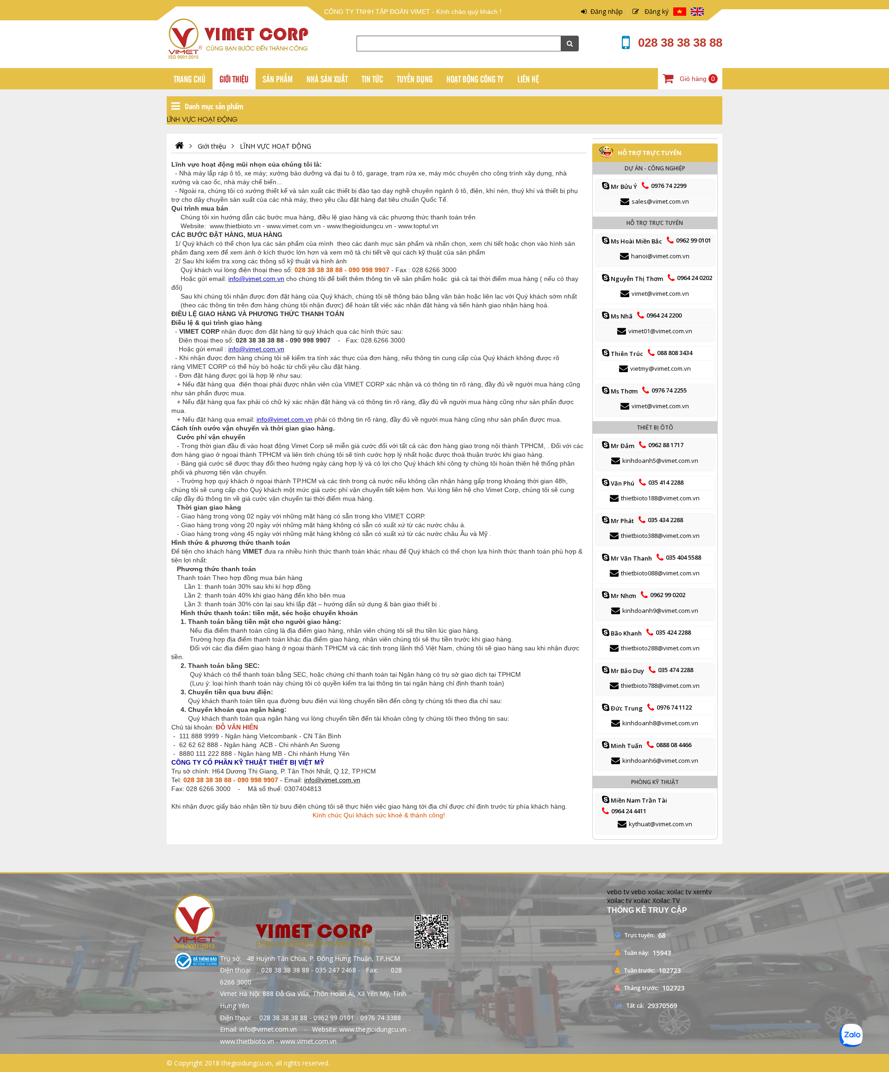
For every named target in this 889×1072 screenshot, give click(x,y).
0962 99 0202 (667, 595)
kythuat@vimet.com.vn (660, 824)
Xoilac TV (666, 900)
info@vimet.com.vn (332, 780)
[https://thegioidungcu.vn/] (179, 146)
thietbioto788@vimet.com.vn (660, 685)
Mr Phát (621, 521)
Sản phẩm (278, 79)
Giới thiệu (234, 79)
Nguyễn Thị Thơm (636, 278)
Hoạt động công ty (474, 79)
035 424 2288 (673, 632)
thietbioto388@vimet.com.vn (660, 535)
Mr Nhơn (622, 596)
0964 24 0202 (694, 278)
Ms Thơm (623, 391)
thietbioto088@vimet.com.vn (660, 573)
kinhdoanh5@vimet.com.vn (660, 460)
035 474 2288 (675, 670)
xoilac (656, 891)
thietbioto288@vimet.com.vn (660, 648)
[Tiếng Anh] (697, 12)
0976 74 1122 (674, 707)
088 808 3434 (674, 353)
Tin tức (372, 79)
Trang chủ (190, 79)
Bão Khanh (625, 633)
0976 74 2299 (668, 185)
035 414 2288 (665, 482)
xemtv (702, 891)
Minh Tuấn (625, 746)
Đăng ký (654, 11)
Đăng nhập (605, 11)
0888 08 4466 (673, 745)
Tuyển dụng (414, 79)
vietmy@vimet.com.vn (660, 368)
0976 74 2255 (669, 390)
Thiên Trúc (626, 353)
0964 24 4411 (628, 811)
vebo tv (618, 891)
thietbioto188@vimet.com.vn (660, 498)
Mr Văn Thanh (630, 558)
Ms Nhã (620, 316)
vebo (638, 891)
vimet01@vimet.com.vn (660, 331)
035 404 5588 (683, 557)
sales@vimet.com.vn (660, 201)
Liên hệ (528, 79)
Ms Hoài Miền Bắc (635, 241)
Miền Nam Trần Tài (638, 800)
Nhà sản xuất (327, 79)
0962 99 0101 (693, 240)
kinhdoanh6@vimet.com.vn (660, 760)
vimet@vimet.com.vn (660, 293)
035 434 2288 (665, 520)
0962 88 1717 (665, 445)
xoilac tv (679, 891)
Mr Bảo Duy (626, 671)
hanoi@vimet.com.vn (660, 256)
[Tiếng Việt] (680, 12)
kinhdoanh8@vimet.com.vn (660, 723)
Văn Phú (621, 483)
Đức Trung (626, 708)
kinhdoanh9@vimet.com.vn (660, 610)
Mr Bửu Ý (623, 186)
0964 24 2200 (664, 315)
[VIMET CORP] (240, 56)
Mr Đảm (621, 446)
